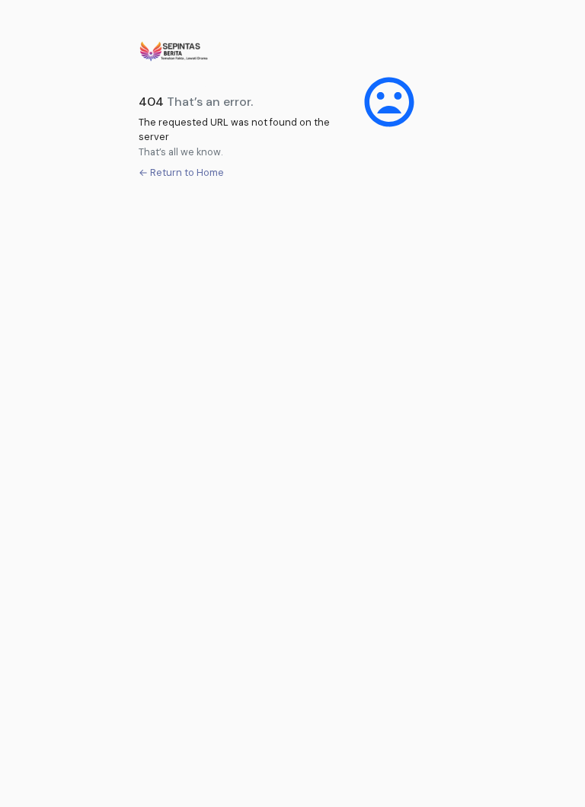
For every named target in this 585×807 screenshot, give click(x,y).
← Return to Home (181, 172)
